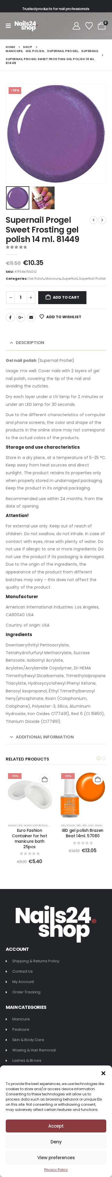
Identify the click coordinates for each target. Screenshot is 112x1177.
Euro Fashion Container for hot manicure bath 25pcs (29, 838)
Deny (56, 1142)
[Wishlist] (89, 26)
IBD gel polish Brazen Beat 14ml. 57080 (82, 833)
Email (31, 317)
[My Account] (76, 26)
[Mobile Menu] (10, 26)
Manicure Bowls (35, 825)
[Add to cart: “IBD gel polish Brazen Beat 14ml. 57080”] (97, 779)
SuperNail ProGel (92, 278)
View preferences (56, 1158)
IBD (78, 825)
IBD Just (88, 825)
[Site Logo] (26, 26)
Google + (20, 317)
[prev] (94, 220)
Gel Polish (36, 278)
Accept (56, 1126)
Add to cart (66, 297)
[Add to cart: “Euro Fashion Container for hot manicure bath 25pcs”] (44, 779)
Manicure (53, 278)
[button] (103, 1073)
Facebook (10, 317)
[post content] (29, 794)
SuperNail (70, 278)
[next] (102, 220)
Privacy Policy (56, 1169)
